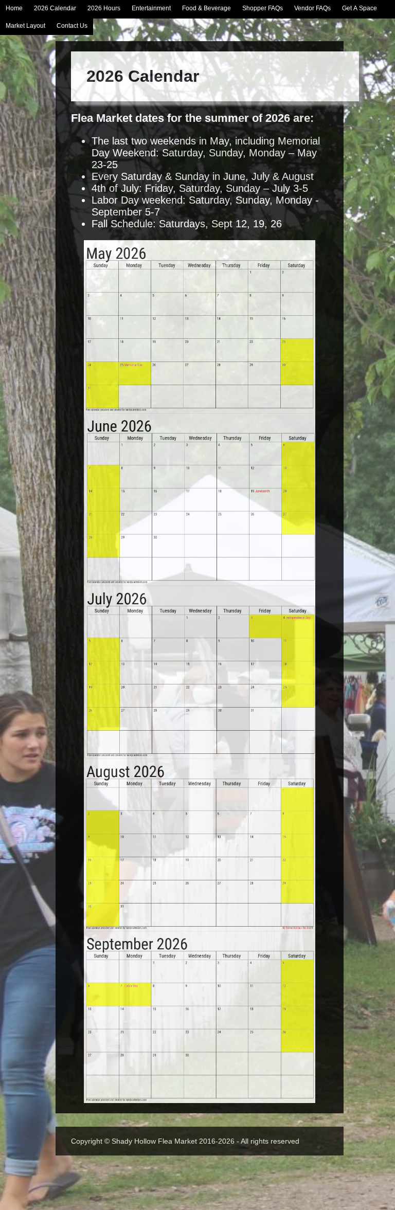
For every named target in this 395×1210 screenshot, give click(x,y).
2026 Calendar (55, 8)
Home (14, 8)
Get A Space (359, 8)
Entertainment (151, 8)
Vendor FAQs (312, 8)
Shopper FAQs (262, 8)
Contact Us (72, 25)
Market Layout (25, 25)
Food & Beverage (206, 8)
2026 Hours (103, 8)
